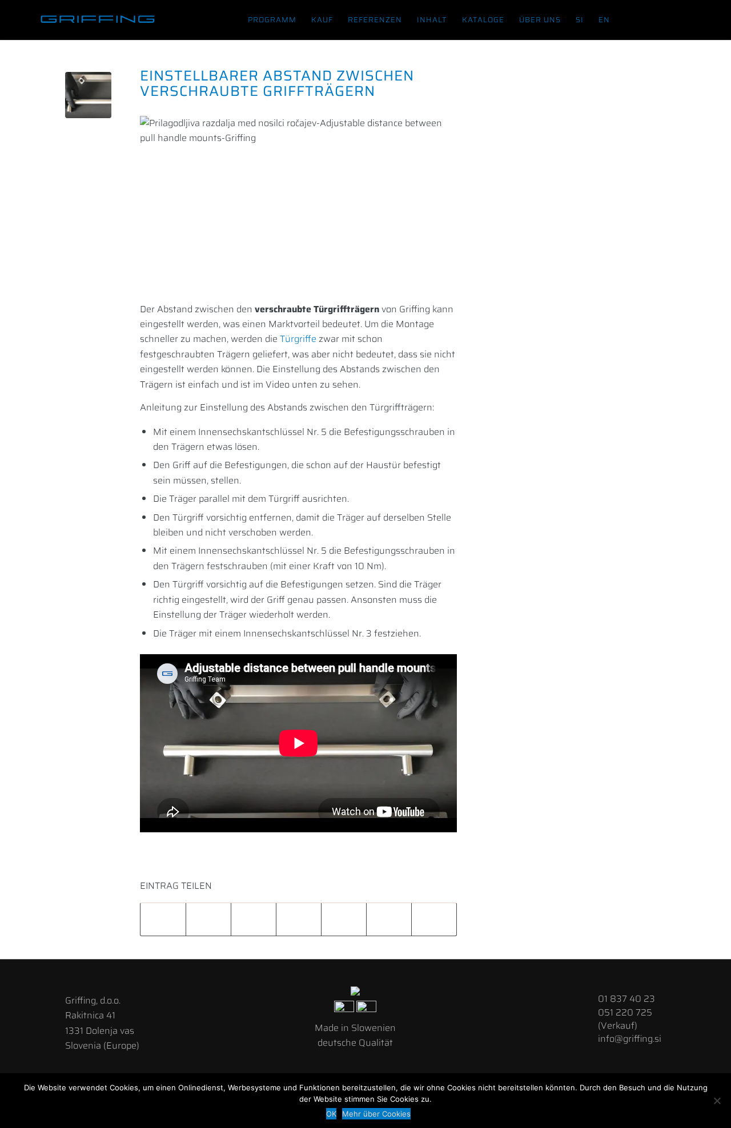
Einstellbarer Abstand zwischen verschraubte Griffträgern (277, 83)
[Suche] (627, 20)
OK (331, 1113)
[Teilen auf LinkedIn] (344, 919)
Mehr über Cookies (376, 1113)
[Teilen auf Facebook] (163, 919)
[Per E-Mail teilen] (434, 919)
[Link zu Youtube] (690, 19)
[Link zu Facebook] (656, 19)
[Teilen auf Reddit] (389, 919)
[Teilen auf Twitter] (208, 919)
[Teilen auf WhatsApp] (253, 919)
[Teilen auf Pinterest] (298, 919)
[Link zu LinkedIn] (673, 19)
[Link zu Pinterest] (707, 19)
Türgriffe (298, 339)
